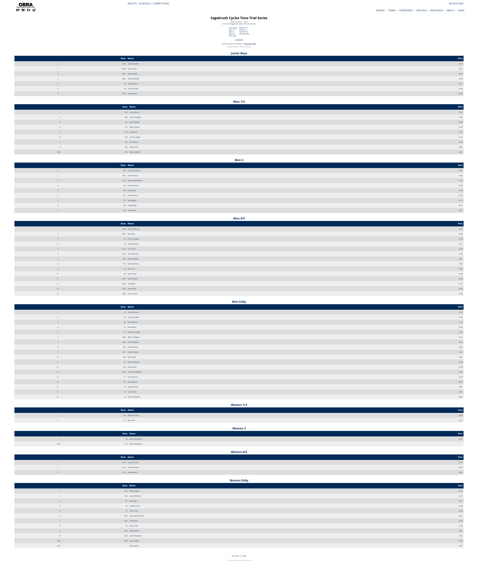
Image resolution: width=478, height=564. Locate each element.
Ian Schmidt (132, 392)
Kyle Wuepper (134, 122)
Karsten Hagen (134, 137)
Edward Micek (133, 347)
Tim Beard (131, 284)
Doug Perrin (132, 367)
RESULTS (132, 3)
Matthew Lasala (250, 44)
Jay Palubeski (132, 382)
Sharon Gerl (133, 526)
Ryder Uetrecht (133, 64)
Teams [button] (392, 10)
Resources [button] (437, 10)
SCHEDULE (144, 3)
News (461, 10)
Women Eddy (244, 34)
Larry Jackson (134, 112)
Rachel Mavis (132, 472)
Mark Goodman (133, 362)
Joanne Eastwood (135, 439)
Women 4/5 (243, 32)
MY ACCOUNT (456, 3)
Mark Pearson (133, 279)
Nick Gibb (131, 234)
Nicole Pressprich (135, 444)
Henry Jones (132, 69)
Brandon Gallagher (135, 372)
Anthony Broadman (135, 180)
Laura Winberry (135, 496)
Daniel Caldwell (133, 259)
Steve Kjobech (133, 254)
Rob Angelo (132, 200)
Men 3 (231, 32)
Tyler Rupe (132, 210)
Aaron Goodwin (133, 317)
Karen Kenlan (134, 531)
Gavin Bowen (132, 84)
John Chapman (133, 342)
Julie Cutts (131, 420)
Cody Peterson (133, 312)
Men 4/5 (232, 34)
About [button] (451, 10)
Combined (239, 40)
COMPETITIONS (161, 3)
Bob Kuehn (132, 289)
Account (235, 556)
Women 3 (242, 30)
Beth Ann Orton (133, 415)
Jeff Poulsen (133, 142)
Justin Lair (131, 269)
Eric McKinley (132, 322)
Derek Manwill (133, 244)
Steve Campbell (133, 239)
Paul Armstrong (133, 229)
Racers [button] (380, 10)
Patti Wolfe (133, 521)
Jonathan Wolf (133, 387)
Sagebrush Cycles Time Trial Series (239, 18)
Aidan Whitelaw (133, 79)
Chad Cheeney (133, 352)
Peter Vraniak (134, 127)
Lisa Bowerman (133, 467)
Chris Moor (132, 249)
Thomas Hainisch (134, 170)
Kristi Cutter (133, 511)
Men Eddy (232, 36)
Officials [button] (421, 10)
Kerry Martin (134, 546)
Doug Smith (133, 147)
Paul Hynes (132, 190)
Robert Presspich (134, 397)
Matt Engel (132, 357)
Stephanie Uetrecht (136, 516)
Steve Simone (133, 195)
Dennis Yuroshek (134, 332)
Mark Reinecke (133, 264)
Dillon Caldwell (134, 152)
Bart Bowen (132, 327)
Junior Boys (233, 28)
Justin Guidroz (133, 175)
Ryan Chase (132, 274)
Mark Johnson (133, 377)
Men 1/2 (232, 30)
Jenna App (133, 501)
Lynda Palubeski (135, 536)
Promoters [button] (406, 10)
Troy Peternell (133, 89)
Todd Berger (132, 205)
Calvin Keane (132, 74)
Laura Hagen (134, 541)
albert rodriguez (134, 337)
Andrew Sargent (135, 117)
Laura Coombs (133, 462)
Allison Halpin (134, 491)
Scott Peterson (133, 185)
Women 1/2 (243, 28)
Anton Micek (132, 93)
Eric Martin (133, 132)
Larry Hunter (132, 294)
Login (243, 556)
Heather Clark (134, 506)
